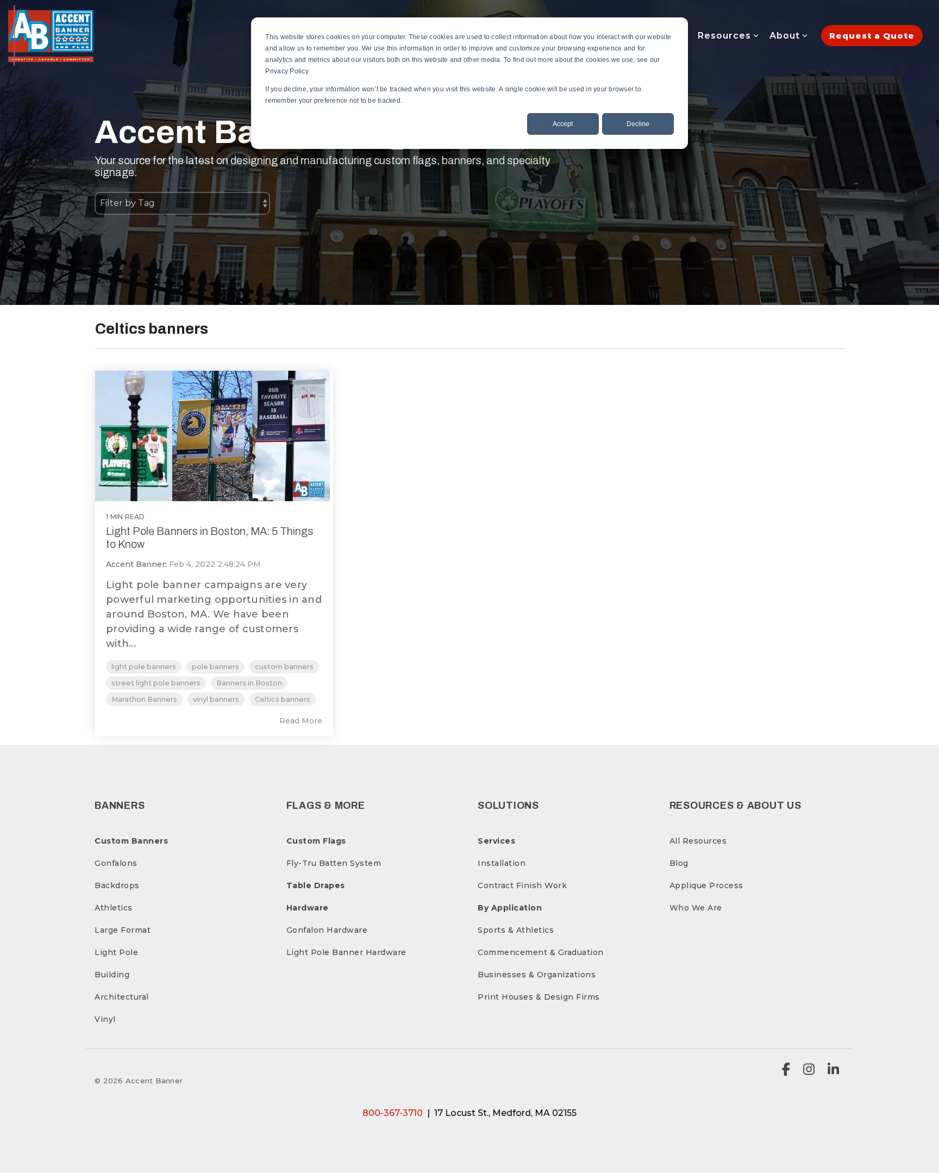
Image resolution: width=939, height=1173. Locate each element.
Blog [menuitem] (678, 863)
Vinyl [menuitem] (105, 1019)
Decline (638, 124)
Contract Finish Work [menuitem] (522, 885)
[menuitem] (131, 840)
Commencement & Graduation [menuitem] (541, 952)
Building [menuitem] (112, 974)
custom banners (284, 667)
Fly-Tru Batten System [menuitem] (333, 863)
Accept (563, 124)
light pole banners (143, 667)
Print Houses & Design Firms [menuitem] (539, 997)
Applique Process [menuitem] (706, 885)
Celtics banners (282, 699)
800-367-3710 (392, 1113)
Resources (724, 35)
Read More (300, 720)
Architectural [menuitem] (122, 997)
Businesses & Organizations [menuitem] (537, 974)
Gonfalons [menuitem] (116, 863)
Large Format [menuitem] (123, 930)
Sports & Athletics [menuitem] (516, 930)
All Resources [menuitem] (698, 841)
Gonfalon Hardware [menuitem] (327, 930)
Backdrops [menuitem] (117, 885)
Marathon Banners (144, 699)
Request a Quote (872, 35)
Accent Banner (135, 564)
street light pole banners (156, 683)
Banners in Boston (249, 683)
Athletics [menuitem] (114, 908)
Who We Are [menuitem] (695, 908)
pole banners (215, 667)
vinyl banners (216, 699)
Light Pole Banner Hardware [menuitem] (346, 952)
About (784, 35)
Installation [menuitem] (501, 863)
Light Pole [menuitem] (116, 952)
